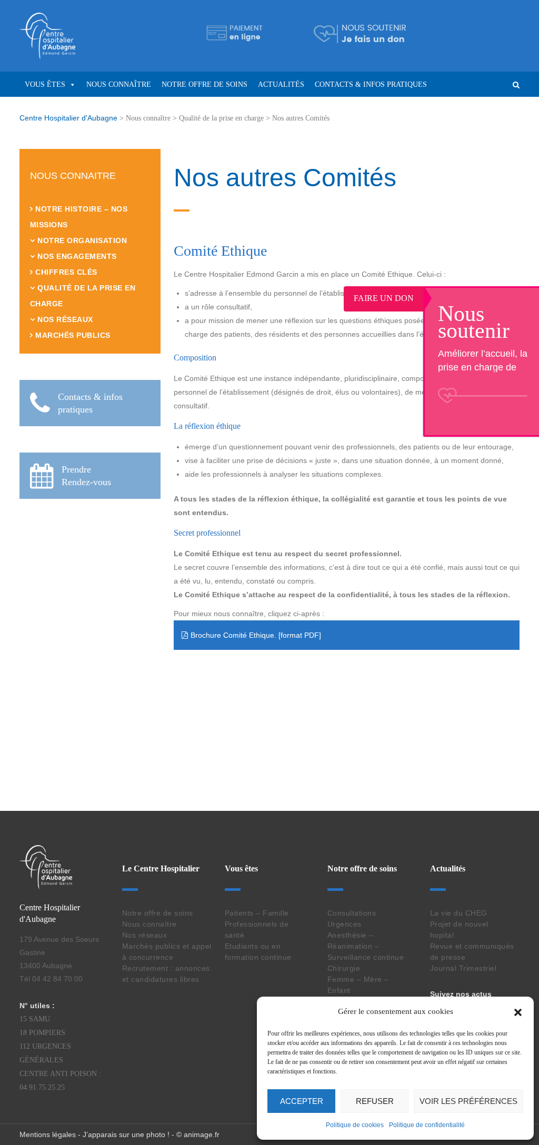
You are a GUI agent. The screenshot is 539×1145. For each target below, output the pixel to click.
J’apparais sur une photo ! (126, 1134)
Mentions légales (47, 1134)
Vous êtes (45, 84)
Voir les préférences (468, 1101)
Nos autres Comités (285, 178)
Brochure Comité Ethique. (233, 635)
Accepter (301, 1101)
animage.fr (201, 1134)
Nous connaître (118, 84)
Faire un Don (482, 298)
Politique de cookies (355, 1125)
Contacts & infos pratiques (371, 84)
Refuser (375, 1101)
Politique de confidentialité (427, 1125)
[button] (518, 1011)
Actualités (281, 84)
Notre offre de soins (204, 84)
